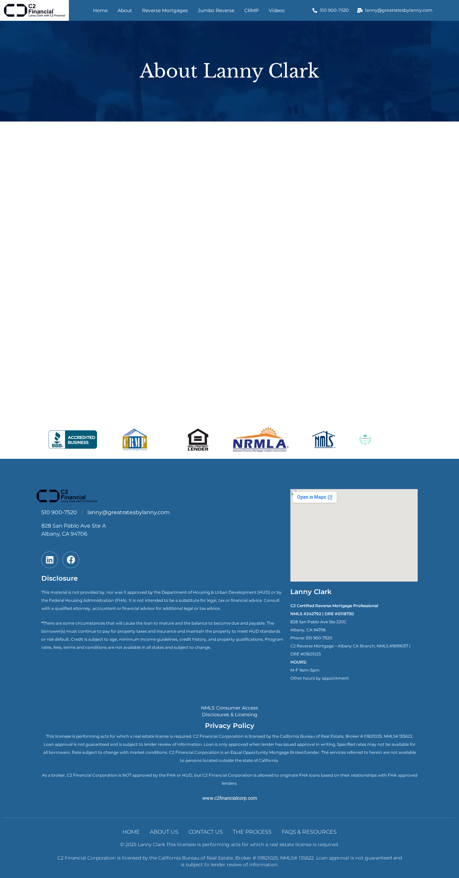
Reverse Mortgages (165, 10)
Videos (277, 10)
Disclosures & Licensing (229, 715)
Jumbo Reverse (216, 10)
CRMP (251, 10)
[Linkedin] (49, 559)
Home (100, 10)
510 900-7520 (319, 637)
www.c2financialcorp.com (229, 798)
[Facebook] (70, 559)
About (125, 10)
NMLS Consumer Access (229, 708)
